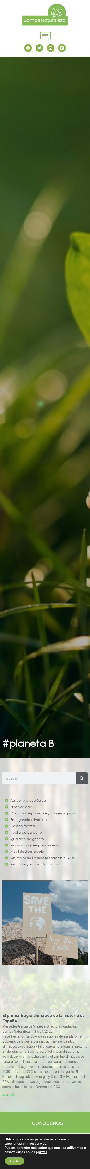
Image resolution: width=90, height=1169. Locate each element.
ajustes (41, 1152)
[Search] (82, 778)
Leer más (8, 1094)
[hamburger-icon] (45, 35)
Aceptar (14, 1161)
